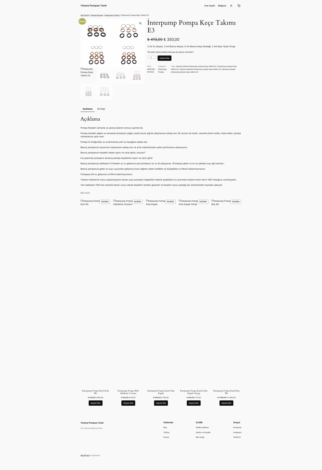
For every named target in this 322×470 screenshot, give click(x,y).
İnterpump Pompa (112, 15)
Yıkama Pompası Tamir (93, 5)
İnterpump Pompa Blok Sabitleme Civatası (128, 392)
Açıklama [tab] (88, 109)
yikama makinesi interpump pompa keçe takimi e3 (200, 69)
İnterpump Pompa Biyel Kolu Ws (95, 392)
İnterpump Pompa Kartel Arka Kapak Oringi (193, 392)
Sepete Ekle (164, 58)
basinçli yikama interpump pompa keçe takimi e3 (196, 66)
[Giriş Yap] (231, 5)
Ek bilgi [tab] (101, 109)
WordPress (84, 455)
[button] (140, 23)
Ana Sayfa (84, 15)
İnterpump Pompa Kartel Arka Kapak (161, 392)
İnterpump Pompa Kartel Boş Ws (226, 392)
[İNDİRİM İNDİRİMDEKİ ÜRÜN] (95, 293)
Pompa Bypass (97, 15)
